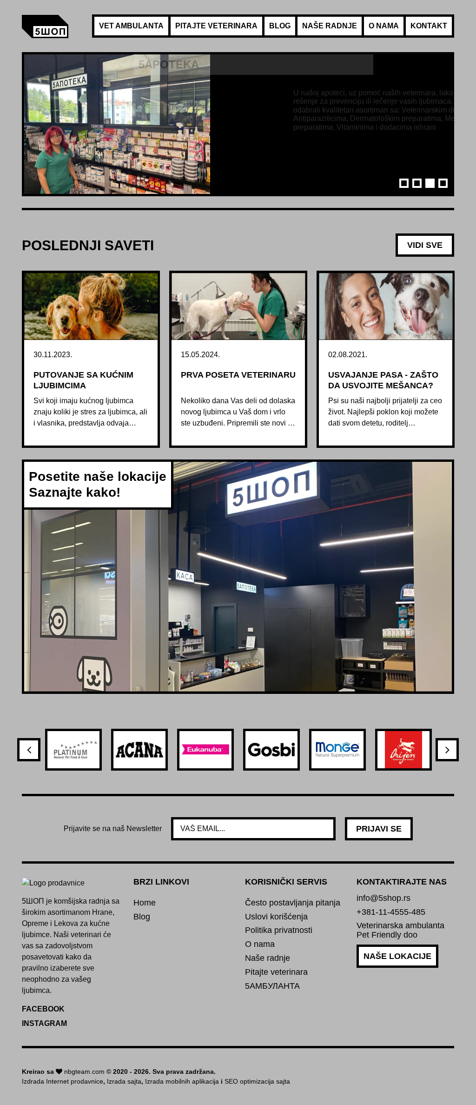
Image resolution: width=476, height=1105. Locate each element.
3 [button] (430, 183)
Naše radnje (329, 26)
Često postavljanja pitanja (292, 903)
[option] (238, 124)
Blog (280, 26)
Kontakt (428, 26)
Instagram (44, 1023)
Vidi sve (425, 245)
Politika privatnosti (278, 930)
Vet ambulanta (131, 26)
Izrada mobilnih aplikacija (182, 1081)
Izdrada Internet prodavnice (62, 1081)
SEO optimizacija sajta (257, 1081)
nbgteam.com (84, 1071)
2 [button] (417, 183)
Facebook (43, 1009)
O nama (384, 26)
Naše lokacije (397, 956)
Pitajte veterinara (216, 26)
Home (144, 903)
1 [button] (404, 183)
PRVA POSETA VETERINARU (238, 374)
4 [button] (443, 183)
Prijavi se (379, 828)
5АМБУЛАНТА (272, 986)
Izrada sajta (124, 1081)
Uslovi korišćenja (276, 916)
